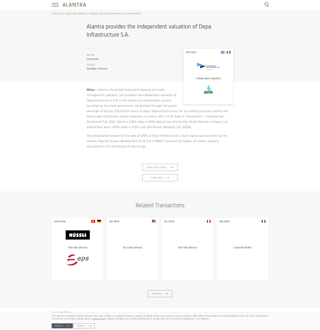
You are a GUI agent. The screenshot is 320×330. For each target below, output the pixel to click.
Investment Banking (76, 13)
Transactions (96, 13)
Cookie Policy (99, 318)
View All (157, 293)
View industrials (157, 167)
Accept (81, 326)
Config (59, 326)
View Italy (157, 177)
